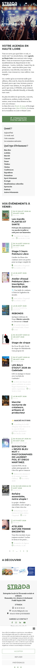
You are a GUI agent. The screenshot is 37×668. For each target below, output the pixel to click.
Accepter (18, 651)
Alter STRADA (21, 108)
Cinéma (7, 167)
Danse (6, 161)
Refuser (18, 657)
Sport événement (10, 178)
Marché (7, 156)
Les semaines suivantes (12, 141)
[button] (34, 629)
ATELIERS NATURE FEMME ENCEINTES (21, 529)
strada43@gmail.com (20, 611)
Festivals (7, 190)
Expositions (8, 173)
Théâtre (7, 164)
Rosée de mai (20, 106)
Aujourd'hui (8, 133)
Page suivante (27, 551)
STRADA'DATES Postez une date (18, 119)
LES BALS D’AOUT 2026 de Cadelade (21, 368)
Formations (8, 175)
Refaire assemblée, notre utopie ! (20, 496)
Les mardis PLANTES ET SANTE (19, 222)
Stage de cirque (21, 342)
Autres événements (11, 192)
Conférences (8, 170)
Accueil (6, 29)
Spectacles (8, 187)
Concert (7, 159)
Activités (7, 153)
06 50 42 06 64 (20, 608)
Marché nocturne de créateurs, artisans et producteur (19, 407)
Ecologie (7, 181)
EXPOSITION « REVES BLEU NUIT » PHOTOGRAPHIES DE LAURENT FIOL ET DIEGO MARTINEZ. (22, 454)
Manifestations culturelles (13, 184)
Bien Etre (7, 150)
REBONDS (17, 313)
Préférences (18, 663)
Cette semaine (9, 138)
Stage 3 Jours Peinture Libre (20, 252)
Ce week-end (9, 136)
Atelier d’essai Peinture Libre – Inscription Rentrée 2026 (21, 282)
